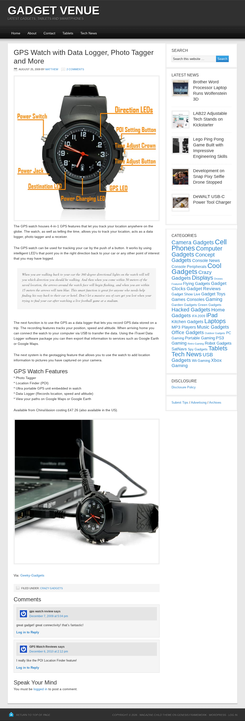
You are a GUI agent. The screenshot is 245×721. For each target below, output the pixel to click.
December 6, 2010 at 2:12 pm (48, 651)
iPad (211, 315)
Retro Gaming (196, 343)
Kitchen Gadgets (187, 321)
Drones (218, 278)
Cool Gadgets (196, 268)
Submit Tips (180, 402)
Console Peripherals (189, 267)
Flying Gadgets (196, 283)
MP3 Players (184, 327)
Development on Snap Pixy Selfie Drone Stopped (208, 176)
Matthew (51, 69)
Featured (177, 284)
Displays (202, 277)
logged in (40, 689)
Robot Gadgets (218, 343)
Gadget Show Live (186, 294)
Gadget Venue (54, 10)
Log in (232, 714)
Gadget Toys (213, 294)
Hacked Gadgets (191, 310)
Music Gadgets (213, 327)
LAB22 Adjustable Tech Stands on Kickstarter (210, 119)
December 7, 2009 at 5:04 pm (48, 616)
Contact (49, 33)
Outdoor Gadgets (215, 333)
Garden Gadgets (184, 305)
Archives (215, 402)
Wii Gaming (201, 360)
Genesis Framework (191, 714)
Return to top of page (33, 714)
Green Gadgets (209, 305)
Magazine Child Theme (155, 714)
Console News (206, 260)
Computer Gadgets (197, 251)
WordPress (217, 714)
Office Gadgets (188, 332)
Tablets (67, 33)
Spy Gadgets (197, 349)
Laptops (215, 321)
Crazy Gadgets (51, 588)
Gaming (214, 299)
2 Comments (75, 69)
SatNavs (179, 349)
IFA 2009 (198, 316)
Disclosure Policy (184, 387)
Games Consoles (188, 299)
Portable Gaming (200, 338)
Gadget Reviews (204, 288)
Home (15, 33)
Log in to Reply (27, 632)
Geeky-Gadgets (32, 575)
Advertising (198, 402)
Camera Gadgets (193, 242)
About (32, 33)
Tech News (88, 33)
